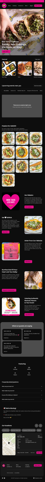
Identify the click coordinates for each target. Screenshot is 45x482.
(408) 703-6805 (28, 441)
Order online (39, 452)
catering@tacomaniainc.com (30, 442)
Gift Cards (18, 466)
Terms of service (10, 472)
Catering (14, 5)
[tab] (6, 430)
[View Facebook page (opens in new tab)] (2, 478)
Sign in (31, 5)
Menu (9, 5)
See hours (33, 452)
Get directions (40, 436)
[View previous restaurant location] (36, 425)
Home (8, 464)
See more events (37, 85)
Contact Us (20, 5)
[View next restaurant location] (40, 425)
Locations (27, 466)
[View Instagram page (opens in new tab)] (4, 478)
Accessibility (17, 472)
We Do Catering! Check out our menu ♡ (10, 1)
